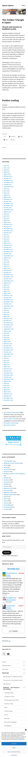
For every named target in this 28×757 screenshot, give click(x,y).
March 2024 (7, 197)
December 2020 (8, 274)
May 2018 (6, 337)
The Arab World (8, 693)
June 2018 (6, 335)
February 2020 (8, 295)
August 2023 (7, 212)
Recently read (13, 569)
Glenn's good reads (9, 419)
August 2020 (7, 283)
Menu (23, 5)
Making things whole (10, 494)
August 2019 (7, 308)
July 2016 (6, 383)
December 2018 (8, 322)
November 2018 (8, 325)
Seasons (6, 503)
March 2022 (7, 243)
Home (4, 662)
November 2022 (8, 230)
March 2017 (7, 366)
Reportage (5, 673)
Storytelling (7, 505)
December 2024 (8, 180)
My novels (5, 669)
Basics (5, 465)
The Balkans (7, 726)
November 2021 (8, 251)
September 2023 (8, 209)
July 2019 (6, 310)
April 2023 (7, 220)
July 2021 (6, 260)
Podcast (6, 496)
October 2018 (7, 327)
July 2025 (6, 165)
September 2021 (8, 255)
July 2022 (6, 235)
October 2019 (7, 304)
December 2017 (8, 348)
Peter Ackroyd (9, 601)
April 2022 (7, 241)
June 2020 (7, 287)
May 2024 (6, 193)
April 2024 (7, 195)
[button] (26, 730)
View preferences (14, 752)
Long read (7, 490)
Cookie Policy (14, 755)
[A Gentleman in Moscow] (4, 607)
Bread (5, 467)
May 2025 (6, 170)
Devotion (6, 471)
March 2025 (7, 174)
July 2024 (6, 188)
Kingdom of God (8, 488)
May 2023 (6, 218)
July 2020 (6, 285)
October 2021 (7, 253)
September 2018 (8, 329)
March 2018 (7, 341)
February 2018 (8, 343)
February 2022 (8, 245)
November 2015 (8, 400)
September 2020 (8, 281)
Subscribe (7, 552)
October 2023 (8, 207)
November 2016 (8, 375)
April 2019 (7, 316)
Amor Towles (9, 609)
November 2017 (8, 350)
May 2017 (6, 362)
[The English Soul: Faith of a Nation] (4, 599)
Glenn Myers (8, 5)
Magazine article (9, 492)
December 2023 (8, 203)
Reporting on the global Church (12, 676)
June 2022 (7, 237)
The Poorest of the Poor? (11, 700)
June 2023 (7, 216)
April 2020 (7, 291)
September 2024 (8, 186)
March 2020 (7, 293)
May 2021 (6, 264)
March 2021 (7, 268)
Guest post (7, 482)
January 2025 (7, 178)
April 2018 (7, 339)
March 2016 (7, 392)
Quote (5, 498)
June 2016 (6, 385)
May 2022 (6, 239)
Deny (14, 747)
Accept (14, 743)
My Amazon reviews (10, 425)
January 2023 (7, 226)
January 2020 (7, 297)
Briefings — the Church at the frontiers (11, 688)
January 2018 (7, 345)
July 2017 (6, 358)
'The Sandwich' (8, 461)
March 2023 (7, 222)
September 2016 (8, 379)
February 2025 (8, 176)
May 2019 (6, 314)
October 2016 (7, 377)
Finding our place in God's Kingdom (14, 473)
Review (6, 501)
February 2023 (8, 224)
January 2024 (7, 201)
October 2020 (8, 278)
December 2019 (8, 299)
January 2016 (7, 396)
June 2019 (6, 312)
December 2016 (8, 373)
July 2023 (6, 214)
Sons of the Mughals (10, 722)
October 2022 (8, 232)
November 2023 (8, 205)
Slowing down (6, 665)
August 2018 (7, 331)
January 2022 (7, 247)
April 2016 (7, 389)
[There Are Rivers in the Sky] (4, 574)
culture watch (8, 469)
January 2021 (7, 272)
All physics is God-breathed (12, 463)
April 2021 (7, 266)
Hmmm (6, 486)
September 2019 (8, 306)
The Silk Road (8, 711)
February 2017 (8, 368)
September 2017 (8, 354)
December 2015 (8, 398)
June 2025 (7, 168)
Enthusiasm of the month (11, 412)
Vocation (6, 509)
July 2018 (6, 333)
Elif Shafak (9, 576)
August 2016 (7, 381)
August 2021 (7, 258)
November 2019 (8, 302)
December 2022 (8, 228)
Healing (6, 484)
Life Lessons (6, 684)
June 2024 (7, 191)
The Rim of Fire (8, 704)
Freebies (6, 478)
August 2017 (7, 356)
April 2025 (7, 172)
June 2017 (6, 360)
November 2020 (8, 276)
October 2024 (8, 184)
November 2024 (8, 182)
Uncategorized (8, 507)
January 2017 (7, 371)
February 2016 (8, 394)
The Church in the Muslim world (12, 680)
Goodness (6, 480)
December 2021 (8, 249)
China (6, 715)
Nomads (6, 718)
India (5, 707)
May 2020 (6, 289)
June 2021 (6, 262)
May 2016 (6, 387)
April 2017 (6, 364)
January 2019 (7, 320)
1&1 (9, 641)
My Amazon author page (11, 423)
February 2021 (8, 270)
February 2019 (8, 318)
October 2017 (7, 352)
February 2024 (8, 199)
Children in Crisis (9, 696)
